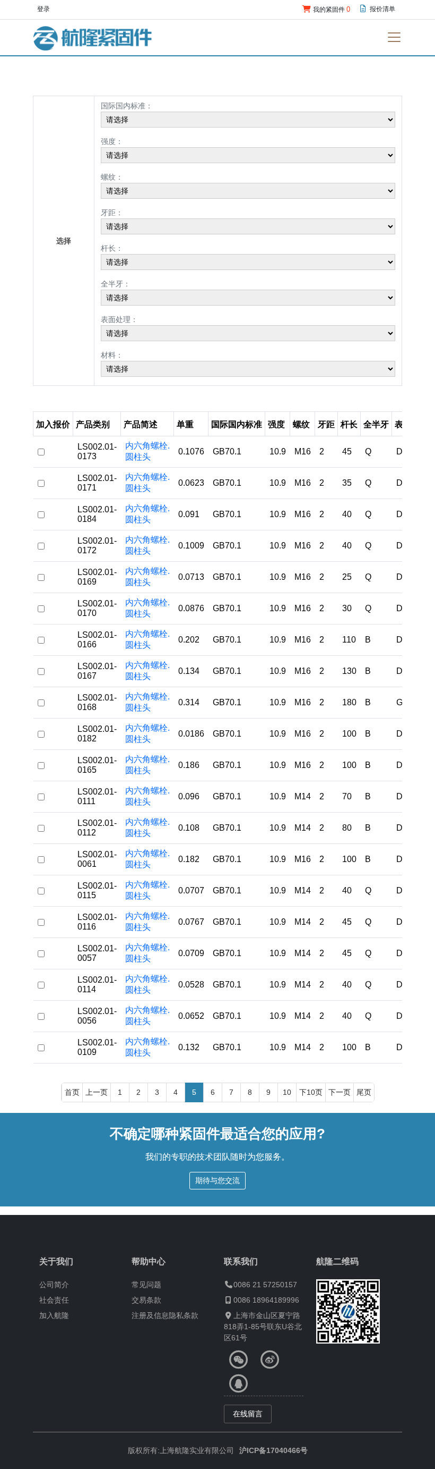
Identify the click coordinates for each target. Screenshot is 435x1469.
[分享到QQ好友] (238, 1384)
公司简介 (54, 1284)
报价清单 (381, 9)
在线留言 (248, 1413)
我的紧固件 (330, 9)
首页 (72, 1092)
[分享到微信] (238, 1360)
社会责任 (54, 1300)
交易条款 (146, 1300)
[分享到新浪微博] (269, 1360)
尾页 (363, 1092)
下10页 (311, 1092)
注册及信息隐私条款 (165, 1315)
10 (287, 1092)
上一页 (96, 1092)
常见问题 (146, 1284)
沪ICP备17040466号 (273, 1450)
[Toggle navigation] (394, 37)
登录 (43, 9)
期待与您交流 (217, 1180)
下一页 (339, 1092)
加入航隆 (54, 1315)
